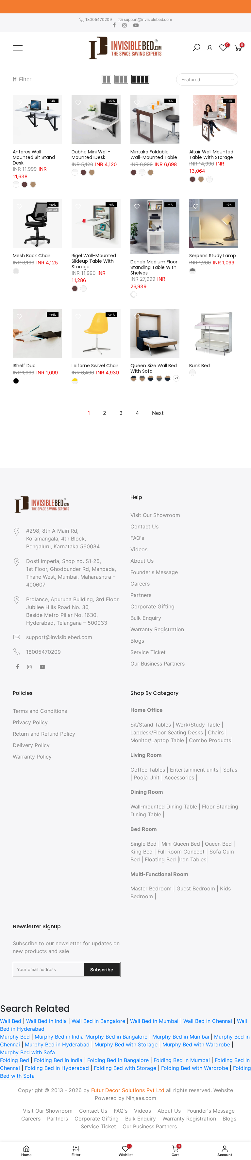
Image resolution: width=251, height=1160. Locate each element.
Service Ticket (148, 652)
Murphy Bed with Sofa (27, 1052)
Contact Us (144, 526)
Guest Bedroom (195, 888)
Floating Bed (160, 859)
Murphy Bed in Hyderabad (57, 1044)
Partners (140, 595)
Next (158, 413)
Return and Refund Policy (44, 733)
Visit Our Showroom (155, 515)
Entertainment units (194, 769)
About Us (142, 560)
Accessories (179, 777)
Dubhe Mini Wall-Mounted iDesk (91, 155)
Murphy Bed (15, 1036)
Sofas (230, 769)
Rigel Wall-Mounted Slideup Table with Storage (94, 261)
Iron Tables (192, 859)
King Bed (141, 851)
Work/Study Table (198, 724)
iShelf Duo (24, 365)
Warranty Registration (157, 629)
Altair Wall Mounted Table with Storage (211, 155)
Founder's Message (154, 572)
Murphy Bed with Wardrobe (196, 1044)
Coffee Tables (147, 769)
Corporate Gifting (152, 606)
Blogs (137, 640)
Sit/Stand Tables (150, 724)
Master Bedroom (151, 888)
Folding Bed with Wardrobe (194, 1068)
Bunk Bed (199, 365)
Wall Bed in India (46, 1021)
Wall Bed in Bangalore (98, 1021)
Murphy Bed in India (59, 1036)
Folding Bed (14, 1060)
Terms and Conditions (40, 711)
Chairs (216, 732)
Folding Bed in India (58, 1060)
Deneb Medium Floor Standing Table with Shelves (153, 267)
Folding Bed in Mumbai (182, 1060)
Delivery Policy (31, 745)
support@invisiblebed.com (148, 19)
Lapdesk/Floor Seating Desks (166, 732)
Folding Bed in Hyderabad (57, 1068)
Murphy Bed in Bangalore (116, 1036)
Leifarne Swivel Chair (95, 365)
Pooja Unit (146, 777)
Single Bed (143, 843)
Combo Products (210, 740)
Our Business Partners (157, 663)
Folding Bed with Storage (125, 1068)
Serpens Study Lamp (212, 255)
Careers (140, 583)
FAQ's (137, 538)
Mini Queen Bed (180, 843)
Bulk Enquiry (145, 618)
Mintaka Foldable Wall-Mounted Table (153, 155)
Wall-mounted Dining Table (163, 806)
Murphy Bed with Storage (126, 1044)
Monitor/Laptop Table (157, 740)
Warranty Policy (32, 756)
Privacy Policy (30, 722)
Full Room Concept (181, 851)
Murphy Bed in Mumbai (180, 1036)
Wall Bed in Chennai (207, 1021)
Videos (138, 549)
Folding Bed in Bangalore (118, 1060)
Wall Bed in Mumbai (154, 1021)
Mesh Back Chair (31, 255)
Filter (25, 79)
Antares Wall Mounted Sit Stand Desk (34, 157)
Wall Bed (10, 1021)
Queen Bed (218, 843)
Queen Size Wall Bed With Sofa (153, 368)
